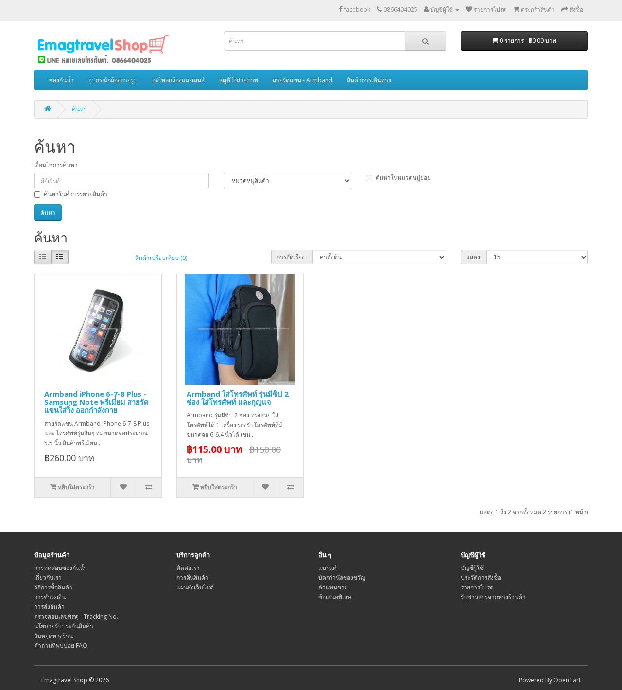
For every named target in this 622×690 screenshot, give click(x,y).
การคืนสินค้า (192, 577)
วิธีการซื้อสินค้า (53, 587)
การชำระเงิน (50, 597)
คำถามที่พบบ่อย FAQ (60, 645)
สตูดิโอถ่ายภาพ (238, 80)
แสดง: (474, 257)
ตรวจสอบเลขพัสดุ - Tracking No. (76, 616)
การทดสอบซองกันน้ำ (60, 568)
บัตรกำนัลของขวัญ (341, 577)
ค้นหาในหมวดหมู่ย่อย (403, 177)
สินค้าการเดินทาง (369, 80)
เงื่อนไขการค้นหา (56, 165)
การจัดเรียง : (292, 257)
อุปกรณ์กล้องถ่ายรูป (113, 80)
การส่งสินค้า (49, 607)
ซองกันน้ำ (61, 80)
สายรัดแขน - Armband (302, 80)
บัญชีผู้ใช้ (472, 568)
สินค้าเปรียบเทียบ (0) (161, 258)
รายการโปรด (477, 587)
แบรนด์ (327, 568)
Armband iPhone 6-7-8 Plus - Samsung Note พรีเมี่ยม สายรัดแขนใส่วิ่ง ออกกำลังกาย (96, 401)
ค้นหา (79, 109)
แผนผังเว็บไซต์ (195, 587)
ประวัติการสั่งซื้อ (481, 577)
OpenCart (567, 680)
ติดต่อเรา (188, 568)
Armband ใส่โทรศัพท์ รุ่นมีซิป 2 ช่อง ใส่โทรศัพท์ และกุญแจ (238, 398)
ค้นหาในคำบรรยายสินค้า (75, 194)
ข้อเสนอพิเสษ (334, 597)
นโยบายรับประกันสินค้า (63, 626)
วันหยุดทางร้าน (53, 636)
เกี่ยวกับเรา (48, 577)
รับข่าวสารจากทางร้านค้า (493, 597)
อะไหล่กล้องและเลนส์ (178, 80)
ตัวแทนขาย (333, 587)
